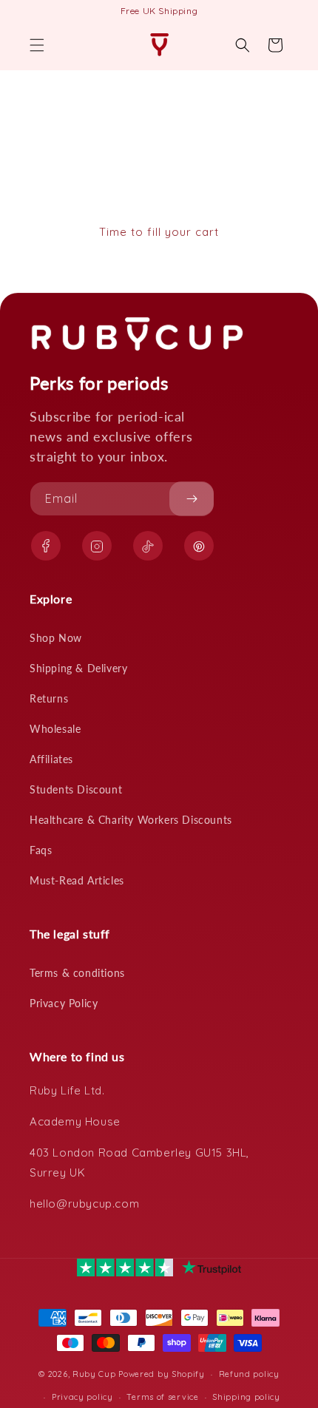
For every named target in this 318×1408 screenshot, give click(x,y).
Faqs (41, 850)
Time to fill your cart (159, 232)
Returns (49, 698)
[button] (37, 45)
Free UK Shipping (159, 10)
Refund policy (249, 1374)
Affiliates (51, 759)
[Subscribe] (191, 498)
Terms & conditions (77, 973)
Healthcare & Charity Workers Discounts (131, 819)
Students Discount (76, 789)
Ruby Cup (95, 1374)
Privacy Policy (64, 1003)
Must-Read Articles (77, 880)
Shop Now (56, 638)
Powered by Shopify (161, 1374)
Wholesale (55, 728)
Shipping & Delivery (78, 668)
